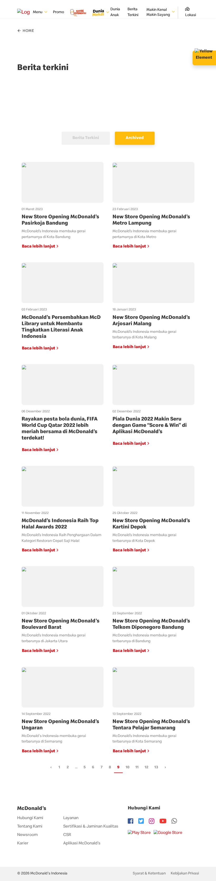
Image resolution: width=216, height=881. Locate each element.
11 (137, 767)
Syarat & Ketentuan (149, 873)
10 (127, 767)
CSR (67, 835)
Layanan (70, 818)
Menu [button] (38, 12)
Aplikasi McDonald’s (81, 844)
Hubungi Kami (30, 818)
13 (156, 767)
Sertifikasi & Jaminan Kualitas (90, 827)
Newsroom (27, 835)
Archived (135, 138)
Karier (22, 844)
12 (146, 767)
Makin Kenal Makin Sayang (158, 12)
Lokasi (190, 15)
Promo (58, 12)
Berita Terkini (132, 12)
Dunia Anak (115, 12)
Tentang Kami (29, 827)
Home (28, 31)
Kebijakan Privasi (185, 873)
